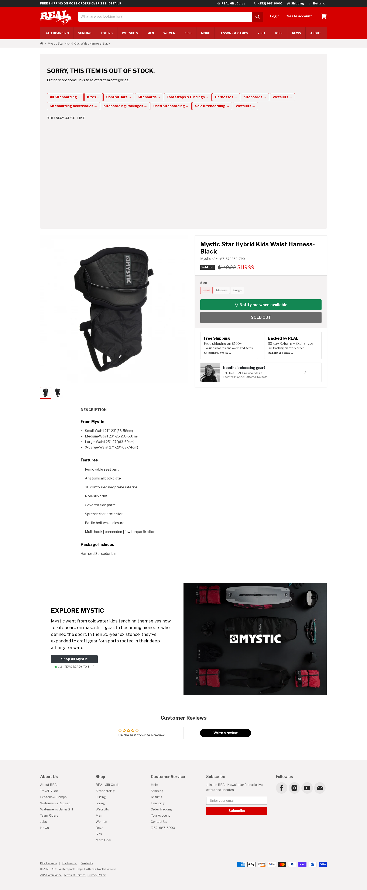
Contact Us (159, 822)
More (205, 33)
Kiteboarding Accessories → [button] (73, 106)
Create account (298, 16)
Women (169, 33)
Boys (99, 828)
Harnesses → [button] (226, 97)
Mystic (206, 259)
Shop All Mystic (74, 659)
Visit (261, 33)
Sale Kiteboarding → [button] (212, 106)
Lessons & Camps (233, 33)
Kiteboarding (105, 791)
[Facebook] (281, 787)
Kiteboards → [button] (149, 97)
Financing (158, 803)
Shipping (157, 791)
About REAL (49, 785)
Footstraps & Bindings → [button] (188, 97)
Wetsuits (130, 33)
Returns (156, 797)
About (315, 33)
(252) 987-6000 (163, 828)
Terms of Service (75, 875)
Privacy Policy (97, 875)
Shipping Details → (217, 353)
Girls (99, 834)
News (296, 33)
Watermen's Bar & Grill (56, 809)
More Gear (103, 840)
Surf (85, 33)
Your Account (160, 815)
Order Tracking (161, 809)
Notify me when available (263, 305)
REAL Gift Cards (107, 785)
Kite (57, 33)
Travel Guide (49, 791)
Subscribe (237, 811)
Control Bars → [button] (118, 97)
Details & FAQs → (280, 353)
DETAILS (115, 3)
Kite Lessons (48, 863)
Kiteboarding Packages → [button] (125, 106)
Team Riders (49, 815)
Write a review (225, 733)
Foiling (107, 33)
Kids (188, 33)
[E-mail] (319, 787)
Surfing (101, 797)
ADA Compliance (51, 875)
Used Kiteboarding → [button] (171, 106)
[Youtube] (307, 787)
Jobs (278, 33)
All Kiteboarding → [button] (65, 97)
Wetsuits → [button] (282, 97)
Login (274, 16)
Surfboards (69, 863)
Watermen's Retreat (55, 803)
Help (154, 785)
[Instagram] (294, 787)
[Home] (41, 43)
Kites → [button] (93, 97)
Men (150, 33)
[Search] (257, 17)
